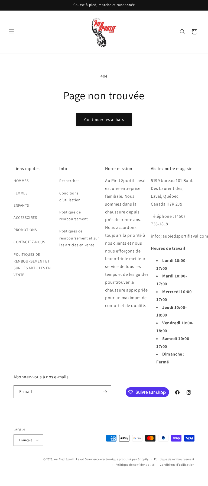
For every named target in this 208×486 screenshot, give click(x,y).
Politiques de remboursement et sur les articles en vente (79, 238)
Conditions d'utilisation (70, 196)
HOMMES (21, 180)
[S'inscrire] (105, 391)
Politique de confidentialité (135, 464)
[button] (11, 32)
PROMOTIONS (25, 229)
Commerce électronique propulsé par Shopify (117, 459)
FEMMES (21, 193)
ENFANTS (21, 205)
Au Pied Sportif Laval (69, 459)
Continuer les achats (104, 119)
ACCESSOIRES (25, 217)
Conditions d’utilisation (177, 464)
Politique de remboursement (73, 215)
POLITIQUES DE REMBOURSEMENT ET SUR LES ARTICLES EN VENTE (32, 264)
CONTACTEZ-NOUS (29, 241)
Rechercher (69, 180)
